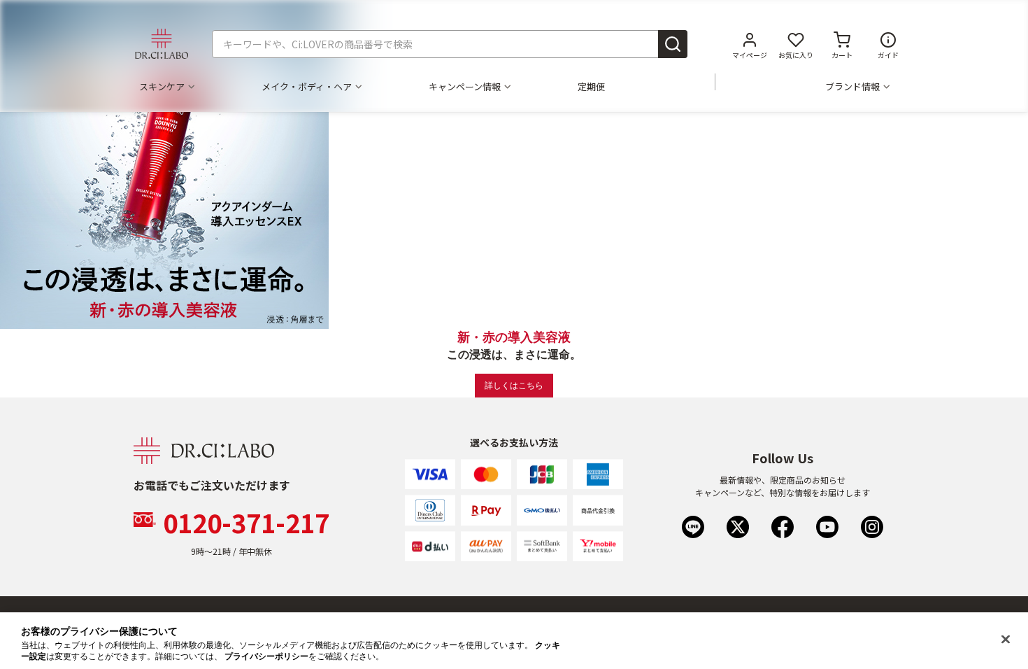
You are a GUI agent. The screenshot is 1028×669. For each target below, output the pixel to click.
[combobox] (449, 44)
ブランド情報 (852, 86)
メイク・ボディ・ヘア (307, 86)
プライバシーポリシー (266, 656)
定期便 (591, 86)
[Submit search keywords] (672, 44)
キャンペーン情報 (465, 86)
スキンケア (162, 86)
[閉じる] (1005, 639)
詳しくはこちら (514, 385)
